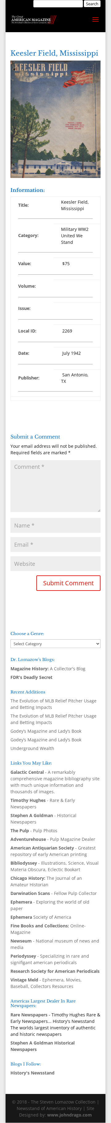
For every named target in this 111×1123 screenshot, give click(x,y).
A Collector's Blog (47, 669)
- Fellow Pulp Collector (53, 893)
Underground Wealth (32, 748)
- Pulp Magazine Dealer (52, 839)
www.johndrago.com (69, 1115)
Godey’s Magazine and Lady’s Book (45, 731)
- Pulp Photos (33, 830)
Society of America (40, 917)
